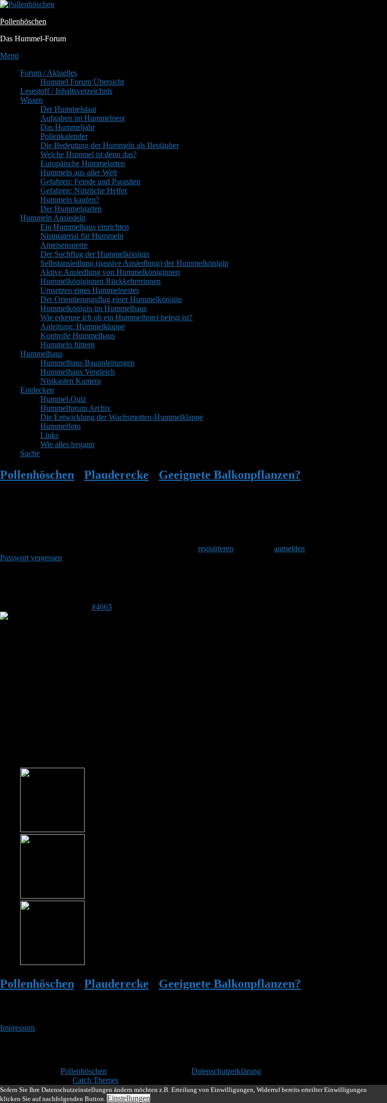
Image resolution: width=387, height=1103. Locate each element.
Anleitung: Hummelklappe (82, 326)
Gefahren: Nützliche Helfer (83, 190)
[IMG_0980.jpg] (52, 829)
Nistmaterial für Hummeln (81, 236)
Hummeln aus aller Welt (78, 172)
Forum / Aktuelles (48, 72)
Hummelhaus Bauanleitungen (87, 362)
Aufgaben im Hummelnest (82, 118)
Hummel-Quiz (63, 399)
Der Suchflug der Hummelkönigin (94, 254)
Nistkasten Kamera (70, 381)
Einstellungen (128, 1098)
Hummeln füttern (67, 344)
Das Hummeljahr (67, 127)
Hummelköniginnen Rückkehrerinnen (100, 281)
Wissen (31, 100)
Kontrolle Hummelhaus (77, 335)
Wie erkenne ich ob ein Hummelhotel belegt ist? (116, 317)
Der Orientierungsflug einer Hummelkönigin (111, 299)
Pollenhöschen (23, 21)
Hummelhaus (41, 353)
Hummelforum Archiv (75, 408)
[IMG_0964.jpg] (52, 962)
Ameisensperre (64, 245)
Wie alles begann (67, 444)
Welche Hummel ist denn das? (88, 154)
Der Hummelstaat (68, 109)
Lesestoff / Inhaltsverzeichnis (66, 91)
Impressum (17, 1027)
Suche (30, 453)
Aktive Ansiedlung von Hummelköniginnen (110, 272)
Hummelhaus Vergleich (77, 371)
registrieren (215, 548)
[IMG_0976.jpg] (52, 896)
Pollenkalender (64, 136)
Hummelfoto (60, 426)
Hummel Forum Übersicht (82, 82)
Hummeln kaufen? (69, 199)
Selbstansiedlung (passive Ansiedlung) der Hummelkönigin (134, 263)
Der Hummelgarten (71, 208)
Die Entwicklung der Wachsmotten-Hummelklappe (121, 417)
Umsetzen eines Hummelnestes (89, 290)
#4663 (102, 607)
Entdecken (37, 390)
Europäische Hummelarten (82, 163)
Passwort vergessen (31, 557)
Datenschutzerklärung (226, 1071)
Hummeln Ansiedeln (53, 217)
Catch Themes (95, 1080)
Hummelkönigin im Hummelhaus (93, 308)
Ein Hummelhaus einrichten (84, 227)
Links (49, 435)
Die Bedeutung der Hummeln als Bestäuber (109, 145)
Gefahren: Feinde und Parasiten (90, 181)
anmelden (289, 548)
